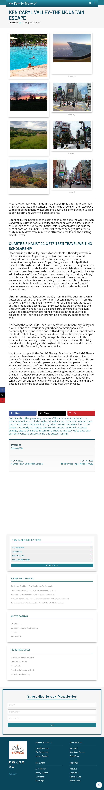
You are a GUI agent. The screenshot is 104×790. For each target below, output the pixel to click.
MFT (21, 22)
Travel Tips (74, 756)
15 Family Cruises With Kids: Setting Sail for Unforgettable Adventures (37, 603)
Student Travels (42, 756)
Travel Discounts (42, 748)
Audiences (17, 552)
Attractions (18, 548)
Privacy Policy (75, 780)
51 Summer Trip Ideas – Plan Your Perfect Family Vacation (32, 586)
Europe (13, 632)
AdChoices (13, 774)
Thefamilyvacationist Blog (20, 674)
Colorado (14, 448)
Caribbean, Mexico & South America (24, 628)
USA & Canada (16, 624)
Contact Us (74, 773)
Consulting (40, 776)
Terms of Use (75, 776)
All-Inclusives (41, 769)
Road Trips (40, 780)
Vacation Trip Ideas (21, 560)
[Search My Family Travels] (90, 4)
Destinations (18, 556)
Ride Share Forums (77, 752)
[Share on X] (2, 395)
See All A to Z (52, 565)
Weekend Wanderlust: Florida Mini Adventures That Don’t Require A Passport (40, 599)
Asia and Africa (16, 636)
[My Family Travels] (18, 749)
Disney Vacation (42, 773)
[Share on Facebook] (2, 389)
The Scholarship (42, 752)
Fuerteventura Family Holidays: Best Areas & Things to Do (32, 594)
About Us (73, 769)
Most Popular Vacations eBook (22, 670)
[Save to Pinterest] (2, 400)
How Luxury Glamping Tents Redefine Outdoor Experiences (33, 590)
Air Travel (73, 748)
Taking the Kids (16, 666)
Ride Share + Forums (19, 662)
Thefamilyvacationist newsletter (23, 657)
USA (21, 448)
